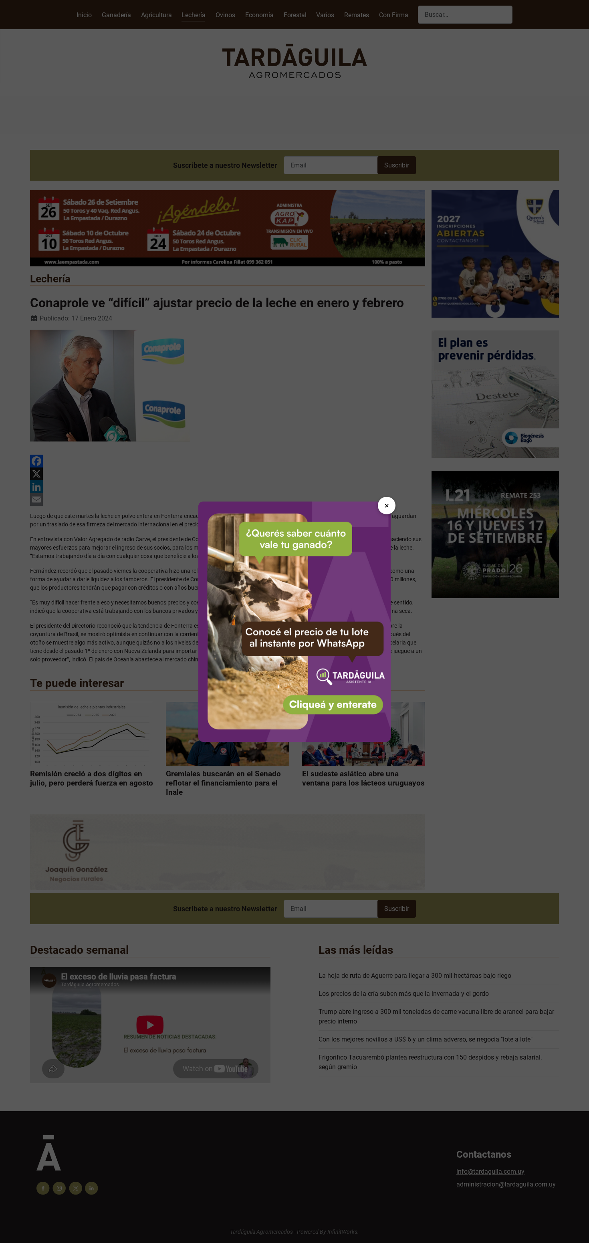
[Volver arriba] (575, 1228)
